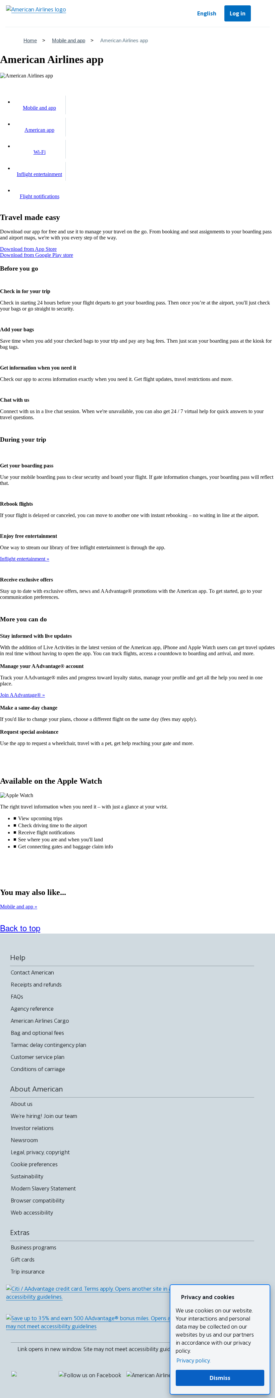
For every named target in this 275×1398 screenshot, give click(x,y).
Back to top (20, 928)
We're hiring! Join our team (44, 1116)
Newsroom (24, 1140)
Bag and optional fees (37, 1032)
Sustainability (27, 1176)
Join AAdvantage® (21, 695)
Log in (237, 13)
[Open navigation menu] (262, 13)
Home (30, 40)
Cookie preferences (34, 1164)
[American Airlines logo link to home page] (36, 13)
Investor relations (32, 1128)
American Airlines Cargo (40, 1020)
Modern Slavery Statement (43, 1188)
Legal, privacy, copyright (40, 1152)
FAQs (17, 996)
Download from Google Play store (36, 255)
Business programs (33, 1247)
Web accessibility (32, 1212)
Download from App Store (28, 249)
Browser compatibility (37, 1200)
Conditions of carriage (38, 1069)
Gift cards (23, 1259)
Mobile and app (68, 40)
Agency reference (32, 1008)
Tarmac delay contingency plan (48, 1045)
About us (22, 1104)
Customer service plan (37, 1057)
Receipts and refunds (36, 984)
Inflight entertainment (23, 559)
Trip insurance (28, 1271)
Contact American (32, 972)
